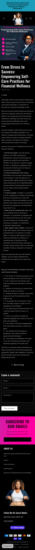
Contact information (23, 547)
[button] (4, 18)
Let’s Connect (8, 521)
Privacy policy (25, 544)
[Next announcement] (31, 6)
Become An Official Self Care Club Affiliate (17, 473)
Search (6, 460)
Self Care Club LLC (17, 542)
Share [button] (5, 95)
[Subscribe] (29, 439)
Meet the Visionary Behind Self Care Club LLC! (17, 455)
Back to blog (19, 365)
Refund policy (8, 468)
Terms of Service (9, 464)
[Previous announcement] (3, 6)
